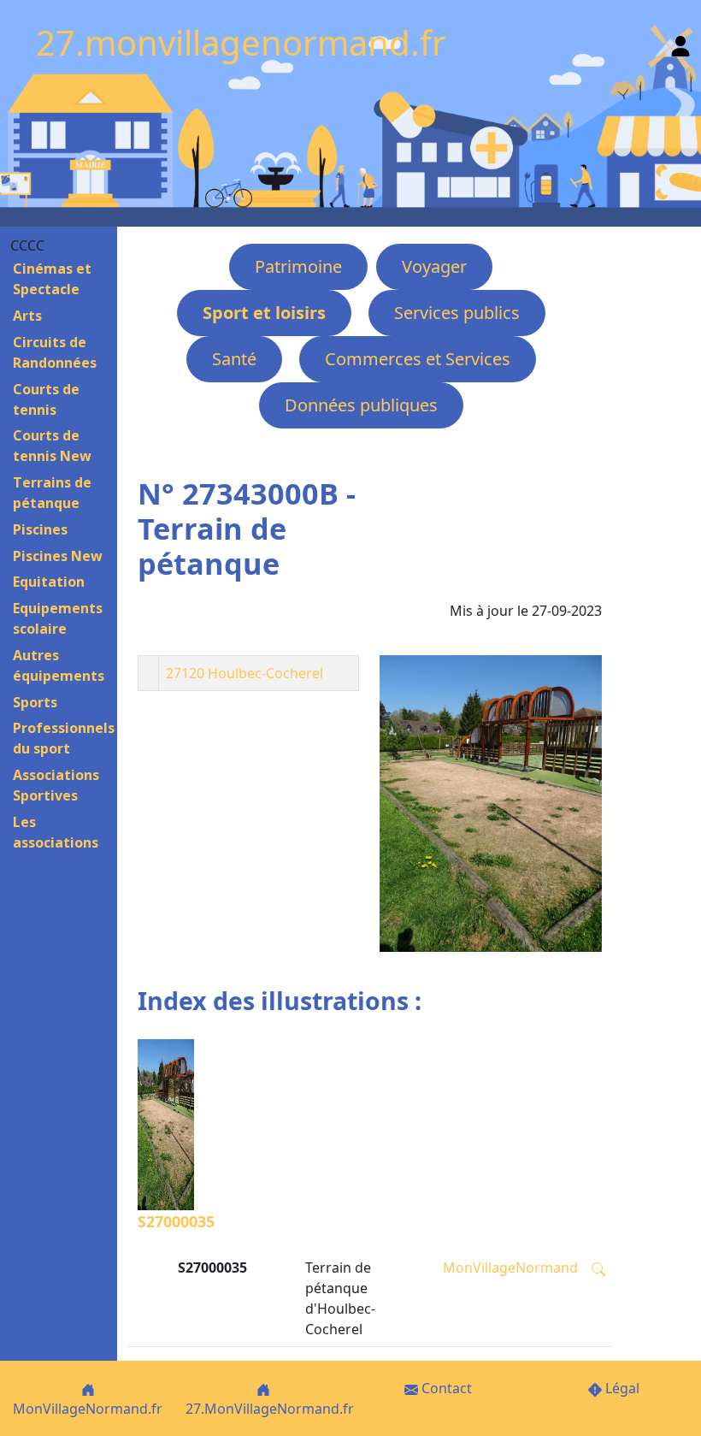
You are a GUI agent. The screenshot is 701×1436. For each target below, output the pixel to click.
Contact (445, 1388)
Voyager (434, 266)
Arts (27, 315)
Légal (620, 1388)
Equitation (49, 581)
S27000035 (176, 1221)
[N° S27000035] (491, 803)
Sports (35, 702)
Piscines (40, 529)
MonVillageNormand (510, 1267)
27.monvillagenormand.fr (241, 42)
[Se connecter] (680, 42)
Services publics (457, 312)
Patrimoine (298, 266)
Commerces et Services (417, 358)
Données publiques (361, 405)
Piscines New (58, 556)
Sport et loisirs (264, 312)
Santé (234, 358)
